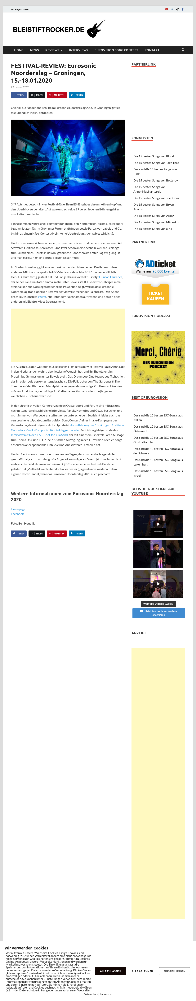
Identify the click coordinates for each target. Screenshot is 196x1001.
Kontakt (152, 50)
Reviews (52, 50)
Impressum (106, 994)
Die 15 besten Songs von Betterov (155, 180)
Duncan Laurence (110, 277)
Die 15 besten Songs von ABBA (153, 215)
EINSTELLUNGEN (174, 971)
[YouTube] (166, 9)
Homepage (18, 509)
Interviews (78, 50)
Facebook (17, 514)
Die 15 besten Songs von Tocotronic (156, 198)
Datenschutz (91, 994)
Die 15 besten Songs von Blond (153, 156)
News (34, 50)
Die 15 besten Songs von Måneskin (156, 222)
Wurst (42, 296)
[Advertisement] (68, 335)
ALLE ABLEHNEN (142, 971)
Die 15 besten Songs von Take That (156, 162)
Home (19, 50)
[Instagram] (172, 9)
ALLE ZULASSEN (110, 971)
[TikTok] (177, 9)
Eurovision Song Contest (116, 50)
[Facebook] (182, 9)
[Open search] (183, 50)
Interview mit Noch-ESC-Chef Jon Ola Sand (39, 435)
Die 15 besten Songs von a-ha (152, 228)
